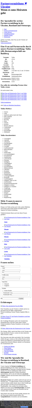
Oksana (6, 229)
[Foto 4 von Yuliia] (14, 98)
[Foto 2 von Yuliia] (14, 95)
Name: (2, 266)
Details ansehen (16, 406)
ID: (1, 298)
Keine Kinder (8, 290)
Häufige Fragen (8, 35)
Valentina (7, 259)
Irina (5, 244)
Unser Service (8, 32)
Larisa (6, 251)
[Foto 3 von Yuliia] (14, 96)
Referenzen (7, 37)
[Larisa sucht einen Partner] (17, 248)
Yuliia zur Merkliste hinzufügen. (12, 105)
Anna (5, 222)
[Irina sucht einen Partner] (17, 241)
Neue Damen (7, 348)
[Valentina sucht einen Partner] (17, 256)
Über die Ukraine (8, 351)
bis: (3, 272)
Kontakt (6, 352)
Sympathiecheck (8, 349)
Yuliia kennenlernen (6, 43)
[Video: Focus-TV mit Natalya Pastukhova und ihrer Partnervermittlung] (16, 318)
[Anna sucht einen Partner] (17, 219)
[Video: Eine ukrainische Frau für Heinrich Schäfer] (12, 306)
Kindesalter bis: (7, 294)
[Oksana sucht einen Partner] (17, 226)
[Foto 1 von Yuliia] (14, 93)
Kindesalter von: (7, 293)
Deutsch (6, 284)
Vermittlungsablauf (9, 34)
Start (5, 29)
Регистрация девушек (10, 354)
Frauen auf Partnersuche (10, 30)
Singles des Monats (9, 346)
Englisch (6, 285)
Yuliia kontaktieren (6, 102)
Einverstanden (24, 406)
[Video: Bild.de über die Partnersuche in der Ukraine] (15, 328)
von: (3, 270)
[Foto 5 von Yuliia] (14, 99)
